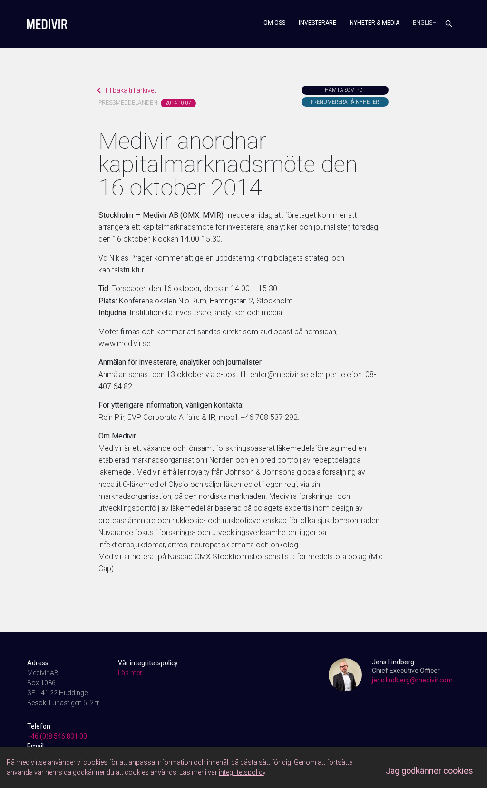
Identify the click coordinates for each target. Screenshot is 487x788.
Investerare (317, 22)
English (425, 22)
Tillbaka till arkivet (130, 90)
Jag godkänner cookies (429, 771)
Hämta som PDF (345, 90)
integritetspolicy (242, 772)
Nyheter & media (374, 22)
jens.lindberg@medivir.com (412, 680)
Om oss (274, 22)
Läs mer (130, 673)
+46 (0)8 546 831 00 (57, 736)
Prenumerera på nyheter (345, 102)
